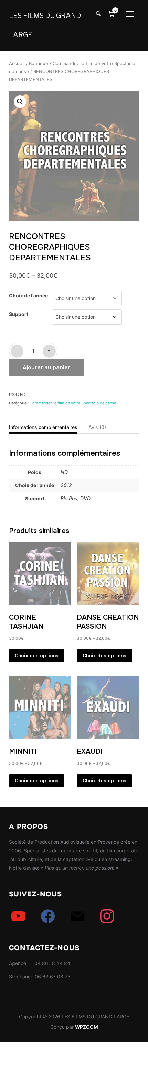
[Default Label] (18, 916)
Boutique (38, 63)
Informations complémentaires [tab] (43, 427)
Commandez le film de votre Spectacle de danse (73, 403)
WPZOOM (86, 1027)
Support (18, 314)
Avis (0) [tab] (97, 427)
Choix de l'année (28, 295)
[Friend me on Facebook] (48, 916)
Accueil (16, 63)
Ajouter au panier (46, 367)
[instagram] (107, 916)
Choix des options (37, 656)
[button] (20, 101)
